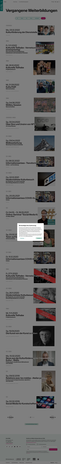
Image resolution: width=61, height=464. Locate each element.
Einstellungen (22, 238)
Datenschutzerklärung (29, 236)
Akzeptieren (39, 238)
